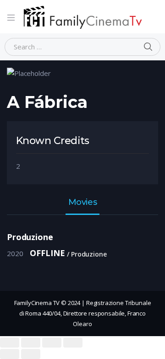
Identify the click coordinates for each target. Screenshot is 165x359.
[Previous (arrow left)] (9, 354)
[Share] (30, 343)
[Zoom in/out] (72, 343)
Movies (82, 202)
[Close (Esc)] (9, 343)
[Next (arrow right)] (30, 354)
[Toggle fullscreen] (51, 343)
